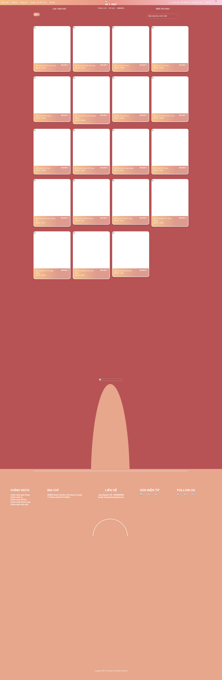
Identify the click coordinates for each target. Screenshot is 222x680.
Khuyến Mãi (175, 2)
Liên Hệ (207, 2)
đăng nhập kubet (15, 676)
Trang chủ (102, 8)
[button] (214, 2)
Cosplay (33, 2)
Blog (200, 2)
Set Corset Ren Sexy (43, 116)
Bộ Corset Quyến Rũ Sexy (84, 168)
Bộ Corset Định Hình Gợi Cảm (84, 272)
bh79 (2, 676)
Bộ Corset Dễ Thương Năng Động (85, 117)
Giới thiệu (195, 2)
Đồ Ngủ (52, 2)
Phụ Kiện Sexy (42, 2)
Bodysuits (24, 2)
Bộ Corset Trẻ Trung (161, 65)
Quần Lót (15, 2)
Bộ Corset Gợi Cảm (43, 168)
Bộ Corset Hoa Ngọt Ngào (124, 168)
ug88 (6, 676)
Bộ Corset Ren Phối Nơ (123, 271)
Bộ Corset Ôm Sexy (161, 168)
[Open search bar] (169, 2)
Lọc (36, 14)
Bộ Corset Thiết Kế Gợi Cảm (164, 116)
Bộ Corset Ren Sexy (121, 65)
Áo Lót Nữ (5, 2)
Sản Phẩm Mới (185, 2)
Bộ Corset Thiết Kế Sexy (84, 218)
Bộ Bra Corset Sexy (121, 116)
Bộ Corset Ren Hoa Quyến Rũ (45, 219)
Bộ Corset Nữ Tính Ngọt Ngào (162, 219)
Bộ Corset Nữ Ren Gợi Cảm (46, 65)
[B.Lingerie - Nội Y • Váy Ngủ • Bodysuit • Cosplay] (111, 3)
